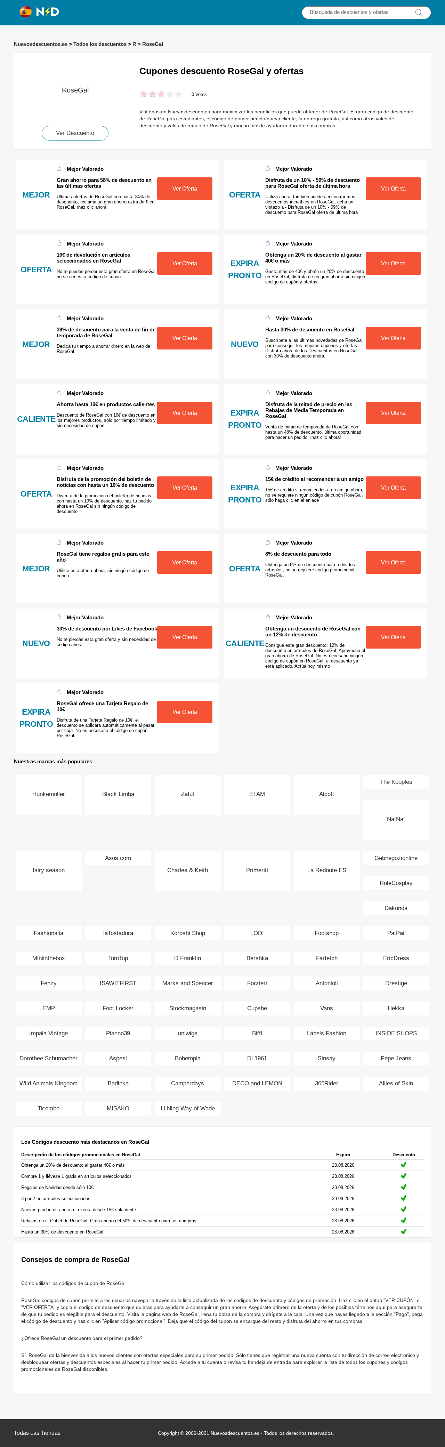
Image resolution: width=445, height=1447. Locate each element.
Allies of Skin (396, 1083)
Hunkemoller (48, 794)
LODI (257, 933)
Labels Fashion (326, 1033)
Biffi (257, 1033)
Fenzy (49, 983)
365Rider (326, 1083)
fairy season (49, 870)
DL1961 (257, 1058)
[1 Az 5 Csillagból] (143, 94)
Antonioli (327, 983)
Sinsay (326, 1058)
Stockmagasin (187, 1008)
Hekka (396, 1008)
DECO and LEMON (257, 1083)
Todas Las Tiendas (37, 1433)
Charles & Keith (187, 870)
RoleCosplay (396, 883)
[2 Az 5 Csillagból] (148, 94)
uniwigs (187, 1033)
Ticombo (48, 1108)
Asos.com (118, 858)
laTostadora (118, 933)
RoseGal (152, 44)
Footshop (327, 933)
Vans (326, 1008)
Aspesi (118, 1058)
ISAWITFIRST (118, 983)
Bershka (257, 958)
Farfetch (327, 958)
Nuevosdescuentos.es (40, 44)
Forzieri (257, 983)
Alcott (326, 794)
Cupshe (257, 1008)
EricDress (396, 958)
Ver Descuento (75, 133)
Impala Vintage (48, 1033)
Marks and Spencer (187, 983)
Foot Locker (118, 1008)
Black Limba (118, 794)
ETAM (257, 794)
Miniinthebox (48, 958)
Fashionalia (48, 933)
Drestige (396, 983)
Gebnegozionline (396, 858)
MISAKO (118, 1108)
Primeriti (257, 870)
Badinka (118, 1083)
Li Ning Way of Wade (188, 1108)
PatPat (396, 933)
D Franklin (187, 958)
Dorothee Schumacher (48, 1058)
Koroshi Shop (187, 933)
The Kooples (396, 782)
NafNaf (396, 819)
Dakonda (396, 908)
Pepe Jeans (396, 1058)
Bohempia (188, 1058)
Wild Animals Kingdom (48, 1083)
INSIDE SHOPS (396, 1033)
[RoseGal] (75, 64)
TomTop (118, 958)
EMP (48, 1008)
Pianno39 (118, 1033)
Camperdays (187, 1083)
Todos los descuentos (100, 44)
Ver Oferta (184, 189)
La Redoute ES (326, 870)
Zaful (187, 794)
